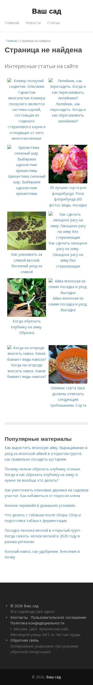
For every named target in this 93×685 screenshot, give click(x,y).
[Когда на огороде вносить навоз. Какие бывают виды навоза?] (26, 359)
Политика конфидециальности (37, 623)
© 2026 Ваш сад (24, 605)
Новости (33, 22)
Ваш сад (46, 11)
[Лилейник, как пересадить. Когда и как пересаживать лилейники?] (68, 98)
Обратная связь (24, 640)
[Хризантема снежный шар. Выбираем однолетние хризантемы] (26, 170)
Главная (12, 22)
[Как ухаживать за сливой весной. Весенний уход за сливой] (26, 248)
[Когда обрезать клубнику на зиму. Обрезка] (26, 315)
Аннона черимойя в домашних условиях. (40, 505)
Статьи (53, 22)
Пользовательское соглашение (58, 617)
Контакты (19, 617)
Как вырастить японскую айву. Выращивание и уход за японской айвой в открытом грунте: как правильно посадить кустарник (46, 453)
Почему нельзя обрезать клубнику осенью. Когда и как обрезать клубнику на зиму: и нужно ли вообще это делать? (43, 475)
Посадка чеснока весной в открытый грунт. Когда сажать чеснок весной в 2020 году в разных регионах (43, 536)
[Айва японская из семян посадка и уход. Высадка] (68, 292)
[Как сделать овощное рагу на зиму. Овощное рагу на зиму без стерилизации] (68, 237)
